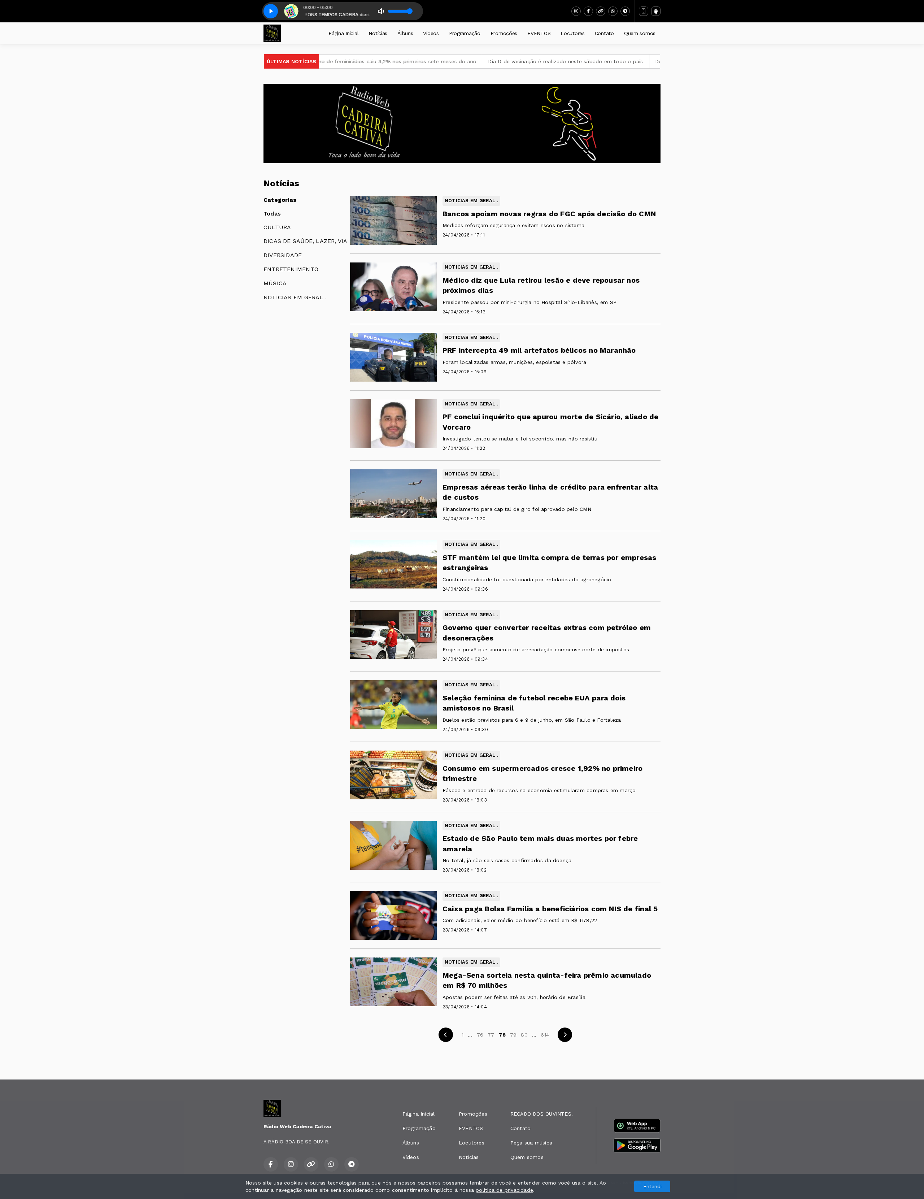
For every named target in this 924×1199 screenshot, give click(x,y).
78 (502, 1035)
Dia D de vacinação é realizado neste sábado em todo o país (496, 61)
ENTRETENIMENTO (290, 269)
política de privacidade (504, 1190)
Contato (604, 33)
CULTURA (277, 227)
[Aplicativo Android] (656, 11)
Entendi (652, 1186)
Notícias (378, 33)
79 (513, 1035)
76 (480, 1035)
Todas (272, 213)
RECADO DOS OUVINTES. (541, 1114)
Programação (464, 33)
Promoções (504, 33)
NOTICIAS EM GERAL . (295, 297)
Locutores (572, 33)
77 (491, 1035)
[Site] (600, 11)
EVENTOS (538, 33)
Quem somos (639, 33)
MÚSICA (275, 283)
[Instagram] (576, 11)
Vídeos (431, 33)
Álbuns (405, 33)
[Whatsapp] (613, 11)
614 (545, 1035)
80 (524, 1035)
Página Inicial (343, 33)
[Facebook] (588, 11)
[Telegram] (625, 11)
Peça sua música (531, 1143)
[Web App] (643, 11)
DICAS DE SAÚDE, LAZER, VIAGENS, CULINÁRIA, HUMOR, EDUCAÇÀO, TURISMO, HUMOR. (304, 241)
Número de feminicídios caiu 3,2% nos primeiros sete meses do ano (321, 61)
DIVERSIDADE (282, 255)
